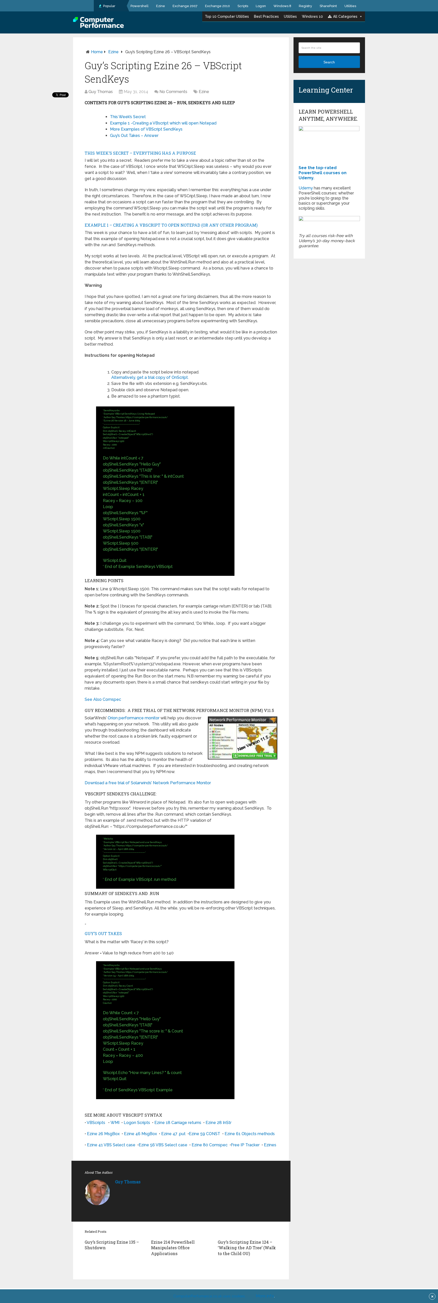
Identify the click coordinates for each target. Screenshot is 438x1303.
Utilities (350, 6)
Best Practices (266, 16)
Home (97, 51)
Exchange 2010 (217, 6)
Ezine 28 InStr (218, 1122)
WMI (115, 1122)
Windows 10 (312, 16)
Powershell (140, 6)
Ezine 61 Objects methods (250, 1133)
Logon (261, 6)
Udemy (306, 188)
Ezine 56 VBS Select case (163, 1145)
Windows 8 (282, 6)
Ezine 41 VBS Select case (111, 1145)
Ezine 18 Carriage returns (177, 1122)
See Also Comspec (103, 699)
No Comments (173, 91)
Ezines (270, 1145)
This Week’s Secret (128, 116)
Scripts (243, 6)
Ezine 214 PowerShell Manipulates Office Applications (173, 1247)
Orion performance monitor (133, 718)
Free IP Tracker (245, 1145)
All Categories (345, 16)
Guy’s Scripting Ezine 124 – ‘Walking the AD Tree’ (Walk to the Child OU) (247, 1247)
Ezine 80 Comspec (210, 1145)
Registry (305, 6)
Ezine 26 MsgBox (103, 1133)
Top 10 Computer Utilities (227, 16)
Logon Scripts (137, 1122)
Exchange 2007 (185, 6)
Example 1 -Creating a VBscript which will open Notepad (163, 123)
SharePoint (328, 6)
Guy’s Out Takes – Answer (134, 135)
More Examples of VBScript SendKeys (146, 129)
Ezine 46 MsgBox (140, 1133)
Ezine (160, 6)
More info (265, 1296)
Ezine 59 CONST (204, 1133)
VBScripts (96, 1122)
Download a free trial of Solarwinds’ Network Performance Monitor (148, 782)
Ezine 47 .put (173, 1133)
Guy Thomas (100, 91)
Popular (108, 6)
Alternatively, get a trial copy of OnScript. (150, 377)
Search (329, 62)
